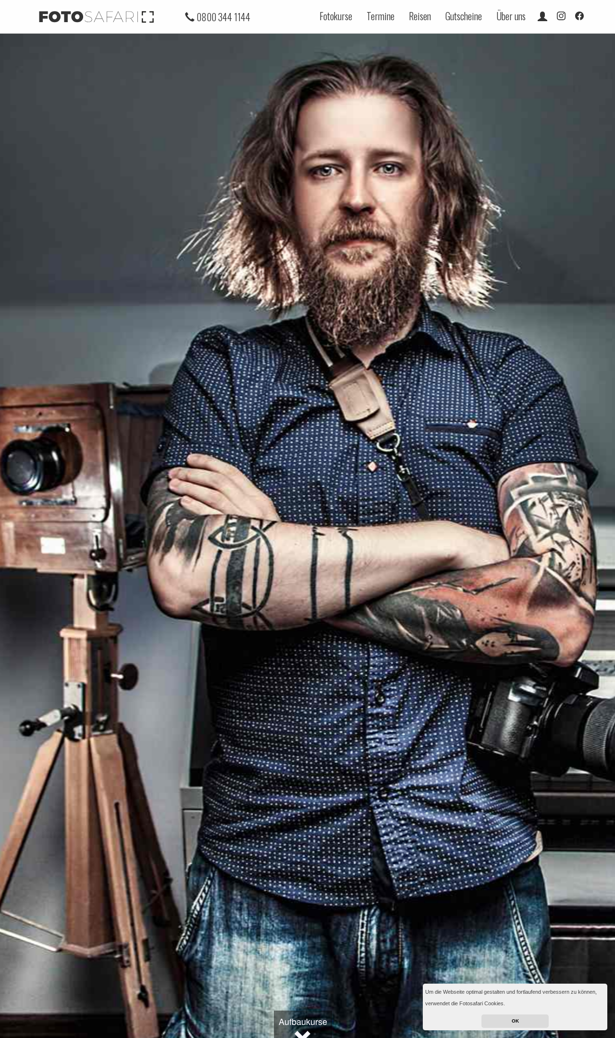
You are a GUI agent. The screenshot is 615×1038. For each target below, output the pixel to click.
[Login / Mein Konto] (542, 16)
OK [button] (515, 1021)
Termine (380, 16)
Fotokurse (336, 16)
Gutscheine (463, 16)
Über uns (511, 16)
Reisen (420, 16)
